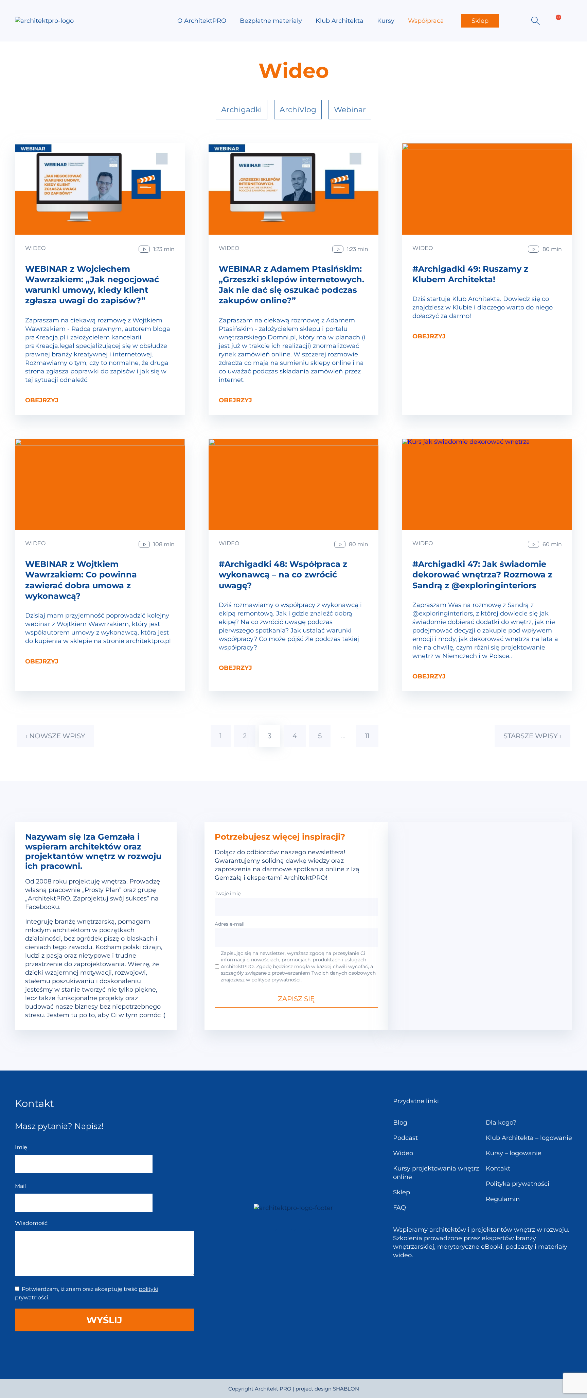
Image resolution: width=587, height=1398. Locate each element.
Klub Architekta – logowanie (529, 1138)
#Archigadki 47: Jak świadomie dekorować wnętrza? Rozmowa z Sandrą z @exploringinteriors (482, 574)
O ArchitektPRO (201, 20)
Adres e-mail (230, 924)
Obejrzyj (41, 400)
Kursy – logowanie (513, 1153)
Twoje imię (228, 893)
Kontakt (498, 1168)
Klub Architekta (339, 20)
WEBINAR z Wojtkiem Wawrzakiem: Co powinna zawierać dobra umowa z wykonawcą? (81, 580)
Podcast (405, 1138)
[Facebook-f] (283, 1237)
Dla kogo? (501, 1122)
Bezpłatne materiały (271, 20)
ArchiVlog (298, 109)
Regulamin (503, 1199)
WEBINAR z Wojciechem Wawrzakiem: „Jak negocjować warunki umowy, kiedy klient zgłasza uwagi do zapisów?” (92, 285)
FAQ (399, 1207)
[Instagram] (302, 1237)
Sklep (480, 20)
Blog (400, 1122)
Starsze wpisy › (532, 736)
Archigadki (241, 109)
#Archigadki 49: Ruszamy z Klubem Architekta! (470, 274)
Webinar (350, 109)
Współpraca (426, 20)
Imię (21, 1147)
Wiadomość (31, 1223)
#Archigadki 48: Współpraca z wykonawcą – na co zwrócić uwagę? (283, 574)
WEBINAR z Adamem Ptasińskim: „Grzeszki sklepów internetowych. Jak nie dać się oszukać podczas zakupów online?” (291, 285)
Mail (20, 1186)
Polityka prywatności (517, 1184)
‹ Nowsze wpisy (55, 736)
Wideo (35, 248)
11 (367, 736)
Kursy (385, 20)
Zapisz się (296, 999)
